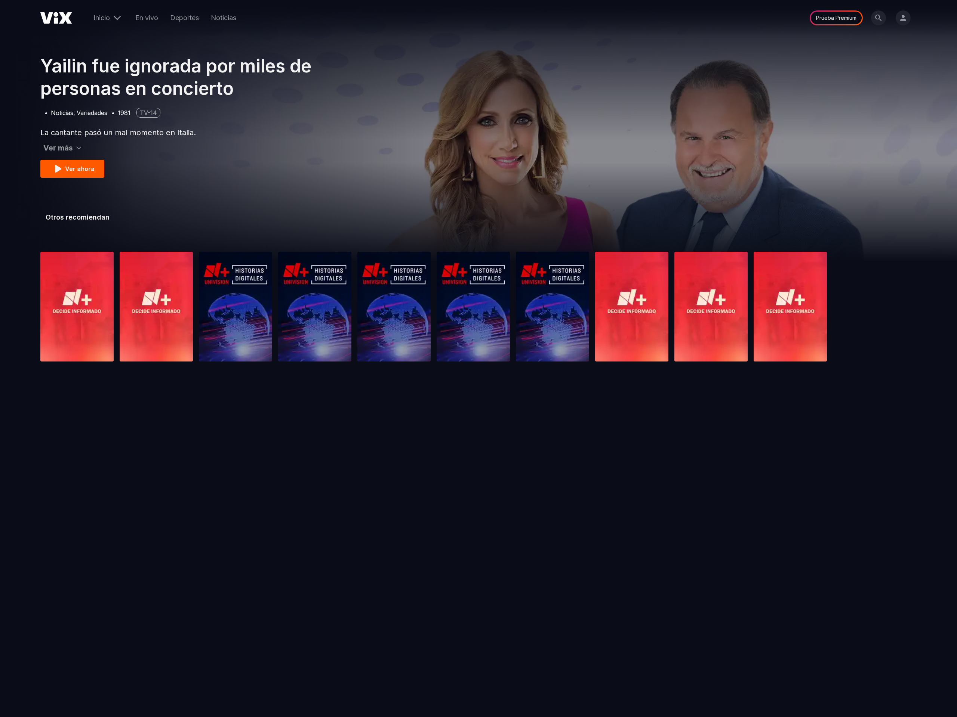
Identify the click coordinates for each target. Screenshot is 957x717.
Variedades (92, 113)
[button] (77, 306)
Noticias (223, 18)
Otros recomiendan (78, 217)
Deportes (184, 18)
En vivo (146, 18)
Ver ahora (80, 169)
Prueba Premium (836, 18)
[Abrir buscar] (878, 17)
